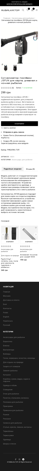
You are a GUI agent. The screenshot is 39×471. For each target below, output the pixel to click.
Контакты (7, 308)
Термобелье (8, 431)
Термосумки (8, 435)
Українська (8, 321)
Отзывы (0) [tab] (30, 169)
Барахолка (7, 341)
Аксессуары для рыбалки (23, 18)
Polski (5, 313)
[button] (10, 241)
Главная (6, 18)
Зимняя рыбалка (10, 371)
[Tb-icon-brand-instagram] (20, 459)
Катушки (7, 375)
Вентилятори (8, 350)
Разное (6, 415)
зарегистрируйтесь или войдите (19, 4)
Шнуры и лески (9, 444)
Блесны (6, 346)
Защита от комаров (11, 366)
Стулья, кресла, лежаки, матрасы (17, 427)
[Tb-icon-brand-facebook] (16, 459)
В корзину (19, 124)
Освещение (7, 390)
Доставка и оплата (11, 300)
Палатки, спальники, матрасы (16, 398)
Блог (5, 304)
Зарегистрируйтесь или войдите (14, 143)
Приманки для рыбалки (13, 410)
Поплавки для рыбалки (13, 402)
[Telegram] (23, 459)
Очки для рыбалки (11, 394)
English (6, 317)
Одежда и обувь (10, 385)
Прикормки (8, 406)
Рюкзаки (7, 419)
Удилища (7, 440)
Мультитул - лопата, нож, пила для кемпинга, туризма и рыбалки (9, 263)
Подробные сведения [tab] (12, 169)
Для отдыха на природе (10, 255)
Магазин (7, 296)
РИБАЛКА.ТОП (13, 150)
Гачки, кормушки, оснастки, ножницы (19, 358)
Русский (6, 325)
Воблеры (7, 354)
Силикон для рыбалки (12, 423)
